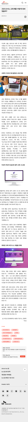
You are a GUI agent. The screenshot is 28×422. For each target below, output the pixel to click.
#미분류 (13, 335)
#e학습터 (15, 329)
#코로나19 (16, 341)
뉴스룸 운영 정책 (6, 371)
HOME (3, 326)
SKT (5, 2)
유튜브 (7, 391)
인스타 (16, 391)
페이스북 (11, 391)
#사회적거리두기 (6, 338)
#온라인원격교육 (18, 338)
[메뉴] (25, 3)
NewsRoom (5, 3)
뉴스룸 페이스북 (7, 395)
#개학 (16, 332)
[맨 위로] (24, 369)
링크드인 (24, 391)
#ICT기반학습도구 (7, 332)
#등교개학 (5, 335)
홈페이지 (3, 391)
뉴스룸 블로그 (3, 395)
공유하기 (25, 17)
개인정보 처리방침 (6, 374)
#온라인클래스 (6, 341)
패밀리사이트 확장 (14, 384)
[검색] (22, 3)
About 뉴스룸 (5, 368)
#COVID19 (6, 329)
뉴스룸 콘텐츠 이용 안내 (8, 377)
